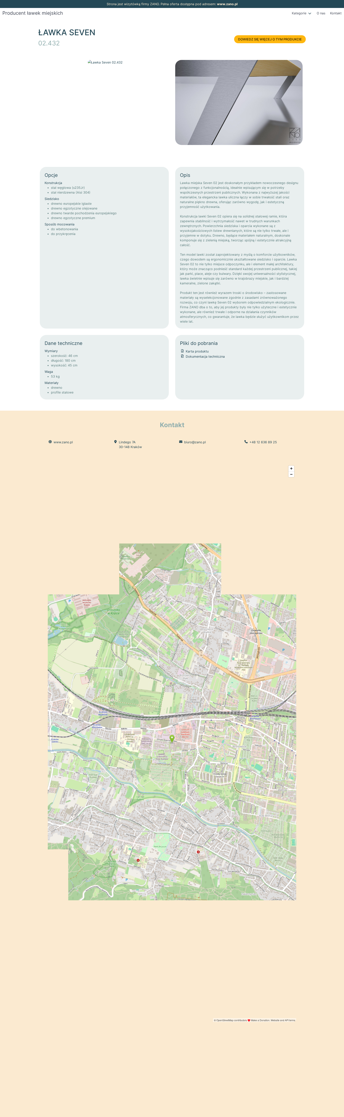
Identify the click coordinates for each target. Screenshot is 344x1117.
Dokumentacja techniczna (205, 356)
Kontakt (336, 13)
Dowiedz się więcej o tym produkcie (270, 39)
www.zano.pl (227, 4)
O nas (321, 13)
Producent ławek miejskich (32, 13)
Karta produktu (197, 351)
